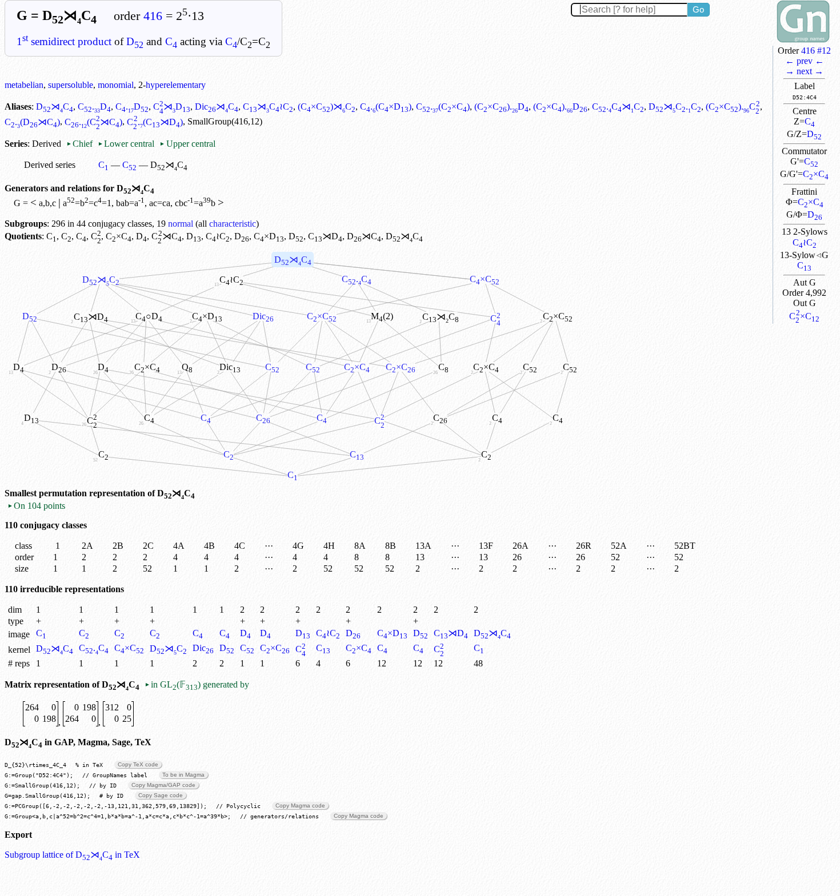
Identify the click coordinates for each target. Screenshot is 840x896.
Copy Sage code (160, 795)
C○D (148, 316)
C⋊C (166, 236)
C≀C (805, 242)
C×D (269, 236)
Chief (80, 143)
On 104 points (36, 506)
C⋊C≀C (268, 106)
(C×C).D (501, 106)
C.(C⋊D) (154, 122)
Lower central (126, 143)
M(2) (382, 316)
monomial (116, 85)
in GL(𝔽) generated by (197, 684)
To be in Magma (183, 775)
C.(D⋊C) (32, 122)
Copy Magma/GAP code (163, 785)
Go (698, 9)
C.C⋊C (618, 106)
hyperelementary (176, 85)
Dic (230, 367)
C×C (816, 174)
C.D (94, 106)
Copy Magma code (300, 805)
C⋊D (171, 106)
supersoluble (70, 85)
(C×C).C (732, 106)
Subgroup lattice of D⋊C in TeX (72, 854)
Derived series (49, 165)
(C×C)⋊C (326, 106)
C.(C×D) (385, 106)
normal (180, 223)
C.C (356, 279)
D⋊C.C (675, 106)
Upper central (187, 143)
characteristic (232, 223)
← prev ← (804, 61)
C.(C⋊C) (93, 122)
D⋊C (54, 106)
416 (152, 16)
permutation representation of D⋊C (117, 493)
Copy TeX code (138, 764)
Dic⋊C (216, 106)
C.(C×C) (443, 106)
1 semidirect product (64, 41)
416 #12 (816, 50)
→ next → (804, 71)
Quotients (23, 236)
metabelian (24, 85)
